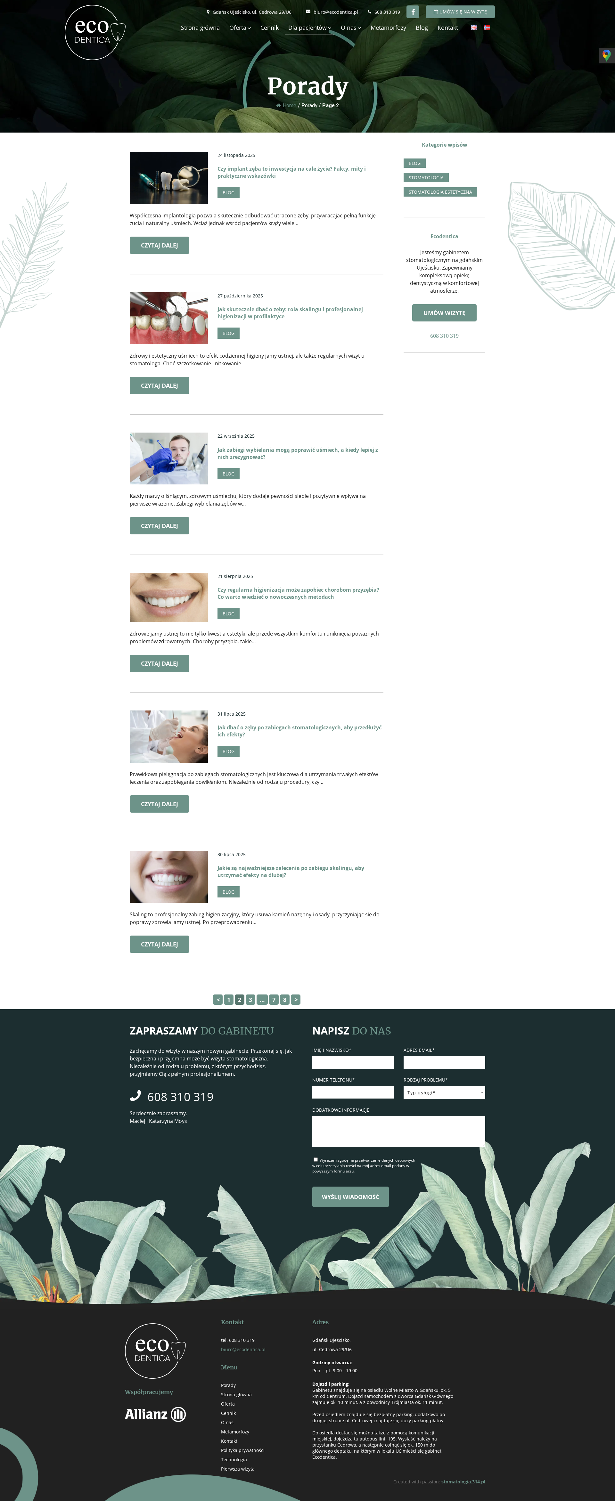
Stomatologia (426, 177)
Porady (228, 1385)
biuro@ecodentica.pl (336, 12)
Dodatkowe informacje (340, 1110)
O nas (349, 27)
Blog (422, 27)
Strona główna (200, 27)
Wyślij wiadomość (350, 1197)
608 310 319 (387, 12)
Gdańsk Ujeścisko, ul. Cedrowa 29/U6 (252, 12)
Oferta (237, 27)
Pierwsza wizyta (238, 1469)
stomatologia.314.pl (463, 1482)
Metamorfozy (388, 27)
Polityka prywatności (243, 1450)
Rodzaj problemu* (426, 1080)
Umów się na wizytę (463, 12)
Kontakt (448, 27)
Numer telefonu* (333, 1080)
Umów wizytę (444, 312)
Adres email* (419, 1050)
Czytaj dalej (159, 245)
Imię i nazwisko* (331, 1050)
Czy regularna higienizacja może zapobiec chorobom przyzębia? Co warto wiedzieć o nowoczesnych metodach (298, 593)
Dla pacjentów (307, 27)
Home (289, 105)
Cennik (269, 27)
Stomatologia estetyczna (440, 192)
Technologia (234, 1459)
